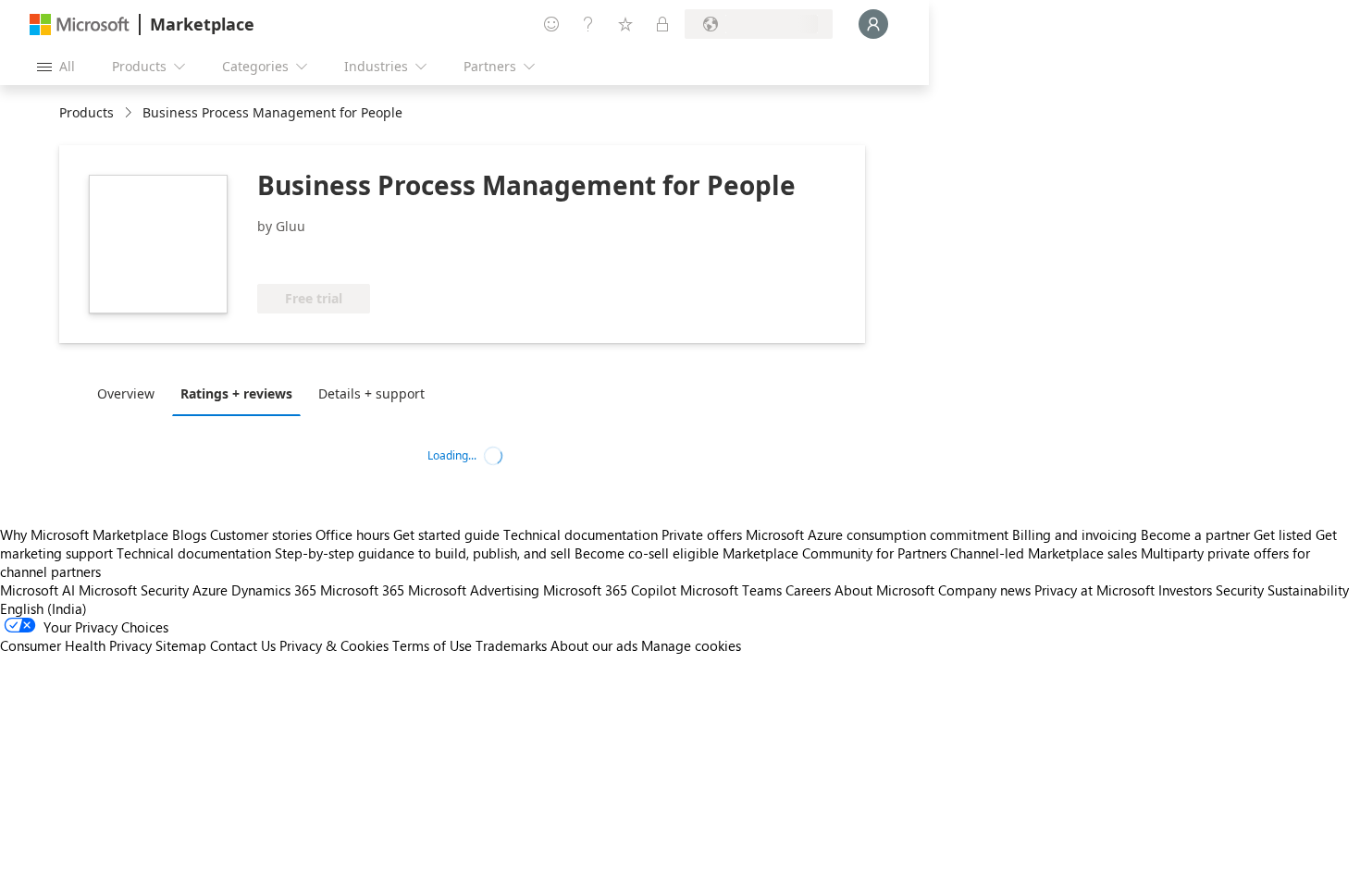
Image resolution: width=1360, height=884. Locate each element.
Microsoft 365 (362, 590)
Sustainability (1308, 590)
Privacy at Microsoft (1094, 590)
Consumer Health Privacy (76, 645)
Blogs (189, 534)
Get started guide (446, 534)
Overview (126, 393)
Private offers (701, 534)
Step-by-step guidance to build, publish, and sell (423, 553)
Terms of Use (432, 645)
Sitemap (180, 645)
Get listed (1283, 534)
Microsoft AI (37, 590)
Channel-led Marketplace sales (1043, 553)
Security (1240, 590)
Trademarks (511, 645)
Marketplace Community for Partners (834, 553)
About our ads (593, 645)
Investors (1185, 590)
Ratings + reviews (236, 393)
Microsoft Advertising (473, 590)
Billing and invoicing (1074, 534)
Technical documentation (580, 534)
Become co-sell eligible (647, 553)
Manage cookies (691, 645)
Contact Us (243, 645)
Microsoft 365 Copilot (609, 590)
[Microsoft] (80, 24)
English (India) (43, 608)
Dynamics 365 (273, 590)
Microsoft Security (134, 590)
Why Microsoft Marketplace (84, 534)
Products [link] (86, 112)
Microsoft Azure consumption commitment (879, 534)
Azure (210, 590)
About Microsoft (884, 590)
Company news (984, 590)
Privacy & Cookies (334, 645)
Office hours (352, 534)
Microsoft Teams (731, 590)
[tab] (130, 393)
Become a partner (1195, 534)
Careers (808, 590)
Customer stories (261, 534)
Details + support (371, 393)
